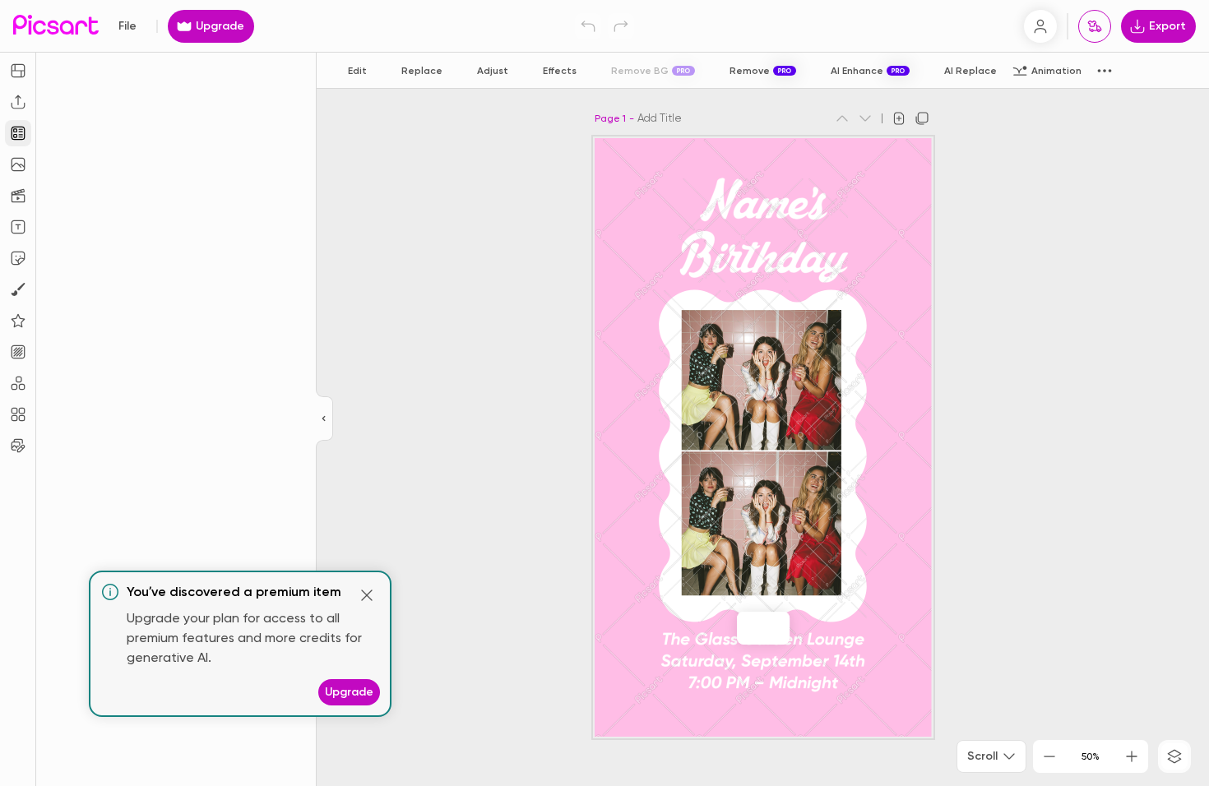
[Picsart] (56, 26)
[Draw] (18, 289)
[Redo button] (621, 26)
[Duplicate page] (922, 118)
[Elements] (18, 320)
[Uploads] (18, 102)
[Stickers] (18, 258)
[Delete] (765, 628)
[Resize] (18, 71)
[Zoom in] (1132, 756)
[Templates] (18, 133)
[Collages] (18, 414)
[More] (781, 628)
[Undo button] (588, 26)
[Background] (18, 352)
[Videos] (18, 196)
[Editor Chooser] (324, 419)
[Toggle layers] (1174, 756)
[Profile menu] (1040, 26)
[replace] (745, 628)
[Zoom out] (1049, 756)
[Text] (18, 227)
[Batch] (18, 445)
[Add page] (899, 118)
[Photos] (18, 164)
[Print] (1094, 26)
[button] (604, 393)
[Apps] (18, 383)
